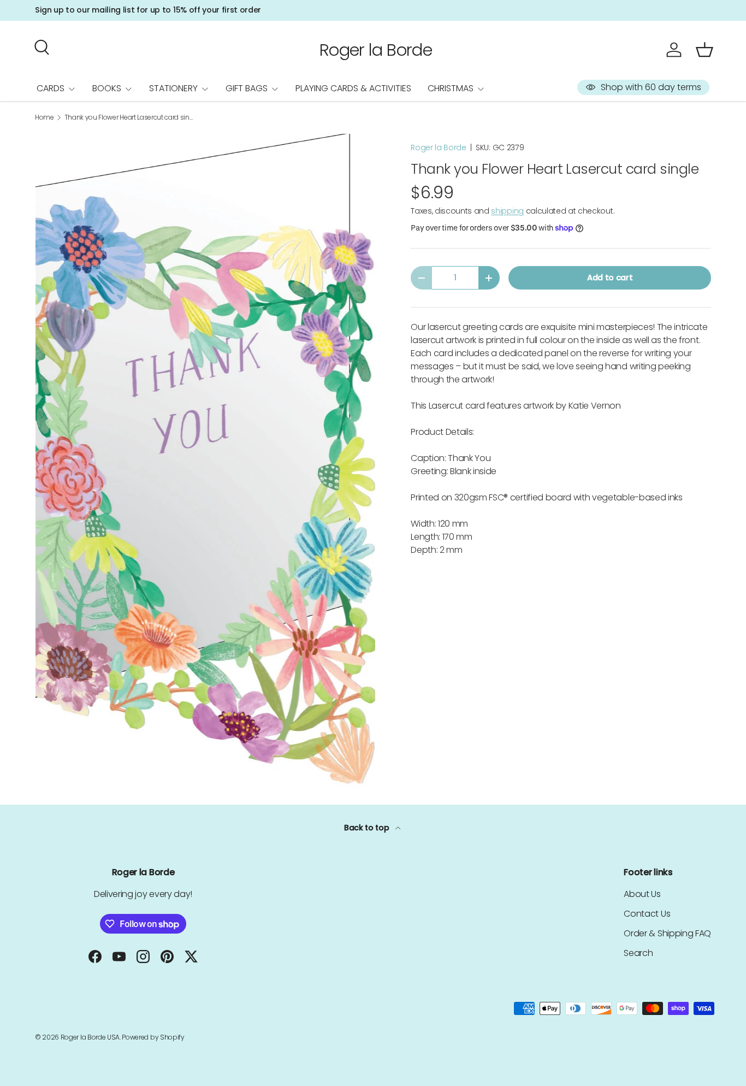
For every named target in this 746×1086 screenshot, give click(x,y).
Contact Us (647, 913)
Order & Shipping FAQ (667, 933)
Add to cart (609, 277)
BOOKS (106, 88)
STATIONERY (173, 88)
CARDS (50, 88)
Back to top (367, 827)
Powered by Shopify (153, 1037)
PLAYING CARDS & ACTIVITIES (353, 88)
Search (638, 953)
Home (44, 117)
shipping (507, 210)
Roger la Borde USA (90, 1037)
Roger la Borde (438, 147)
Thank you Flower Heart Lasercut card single (130, 117)
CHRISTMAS (450, 88)
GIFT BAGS (247, 88)
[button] (704, 50)
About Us (642, 894)
